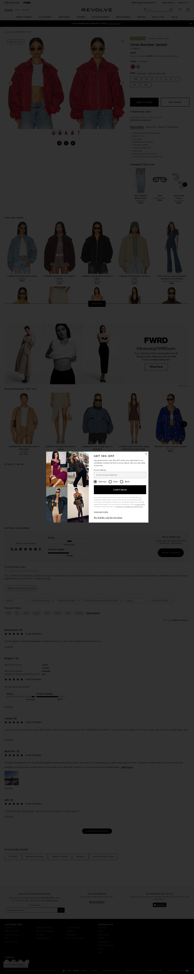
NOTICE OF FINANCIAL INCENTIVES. (129, 507)
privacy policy (140, 504)
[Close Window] (146, 454)
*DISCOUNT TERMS (101, 512)
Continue (120, 489)
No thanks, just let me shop (108, 517)
